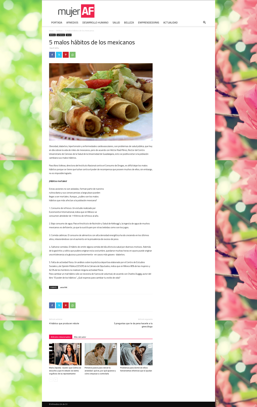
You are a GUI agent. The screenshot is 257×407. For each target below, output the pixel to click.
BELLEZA (129, 22)
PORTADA (56, 22)
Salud (69, 35)
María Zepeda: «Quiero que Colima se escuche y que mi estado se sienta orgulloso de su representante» (65, 371)
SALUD (116, 22)
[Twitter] (59, 55)
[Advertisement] (130, 198)
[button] (204, 22)
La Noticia (60, 35)
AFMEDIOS (72, 22)
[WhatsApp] (73, 55)
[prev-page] (51, 379)
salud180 (63, 287)
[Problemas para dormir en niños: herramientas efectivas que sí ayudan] (136, 354)
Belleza (59, 30)
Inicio (51, 30)
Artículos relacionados (60, 336)
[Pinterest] (66, 55)
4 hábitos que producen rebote (64, 323)
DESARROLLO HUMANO (95, 22)
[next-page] (56, 379)
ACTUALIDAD (170, 22)
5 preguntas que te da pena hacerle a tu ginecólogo (133, 325)
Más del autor (80, 336)
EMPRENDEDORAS (148, 22)
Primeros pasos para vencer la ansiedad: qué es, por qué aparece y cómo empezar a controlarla (100, 371)
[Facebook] (52, 55)
